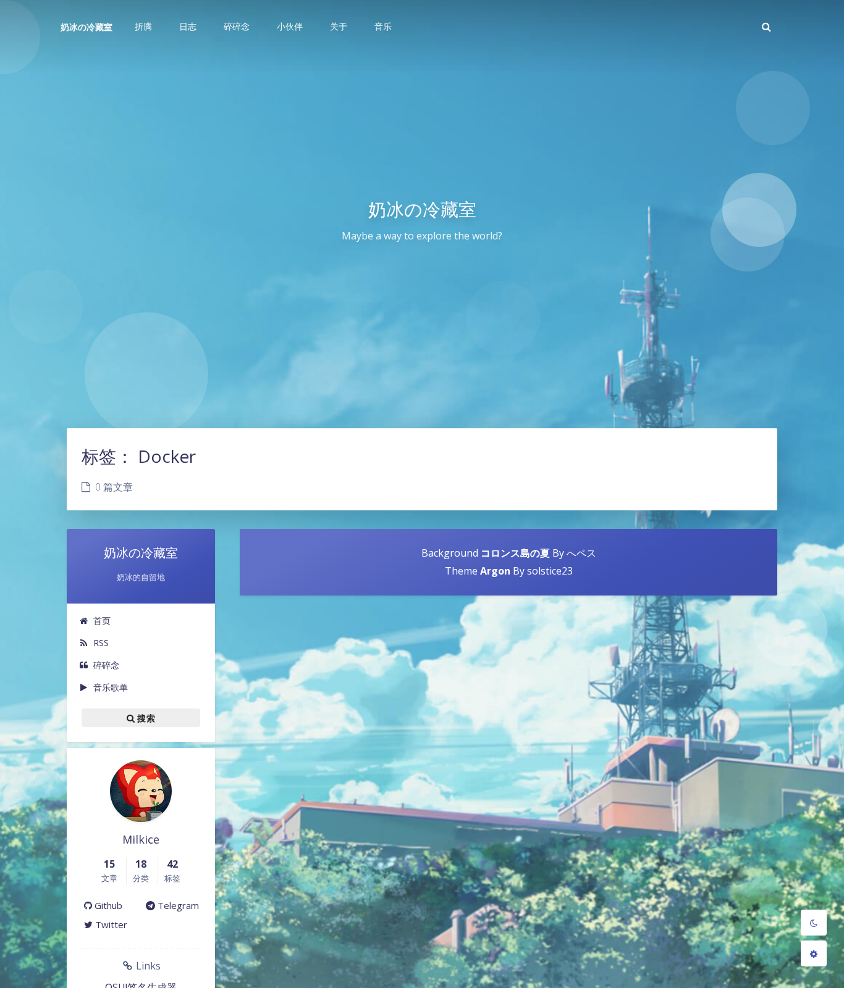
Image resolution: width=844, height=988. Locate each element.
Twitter (110, 924)
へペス (581, 553)
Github (107, 905)
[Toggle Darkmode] (814, 923)
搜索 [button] (145, 717)
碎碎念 (106, 665)
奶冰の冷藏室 (86, 27)
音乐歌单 (110, 687)
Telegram (177, 905)
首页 (102, 620)
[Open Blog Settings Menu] (814, 953)
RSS (101, 643)
